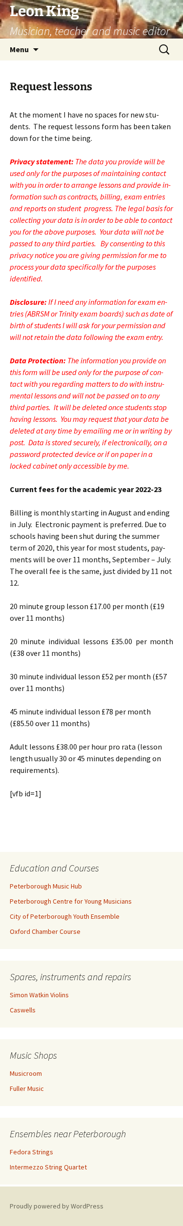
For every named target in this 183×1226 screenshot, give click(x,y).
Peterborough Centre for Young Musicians (71, 901)
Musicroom (26, 1073)
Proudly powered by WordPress (56, 1206)
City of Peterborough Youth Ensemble (65, 916)
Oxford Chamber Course (45, 931)
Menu (19, 49)
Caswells (23, 1010)
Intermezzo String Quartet (48, 1167)
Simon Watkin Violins (39, 994)
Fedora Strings (31, 1151)
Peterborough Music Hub (46, 886)
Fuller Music (27, 1088)
